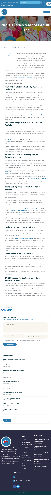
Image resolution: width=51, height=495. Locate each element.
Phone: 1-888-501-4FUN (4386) (23, 481)
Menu (47, 12)
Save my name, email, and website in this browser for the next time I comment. (22, 340)
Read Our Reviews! (28, 460)
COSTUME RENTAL (28, 444)
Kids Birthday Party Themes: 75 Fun (11, 404)
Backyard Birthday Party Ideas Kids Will (12, 392)
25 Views (5, 47)
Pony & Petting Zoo (28, 447)
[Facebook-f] (45, 3)
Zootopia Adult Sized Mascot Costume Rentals (14, 359)
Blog (25, 468)
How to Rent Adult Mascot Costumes (11, 398)
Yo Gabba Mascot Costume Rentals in (12, 365)
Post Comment (10, 344)
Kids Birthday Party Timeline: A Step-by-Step (13, 370)
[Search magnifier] (41, 2)
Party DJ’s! (26, 463)
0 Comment (13, 47)
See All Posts (7, 420)
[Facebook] (14, 486)
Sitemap (25, 465)
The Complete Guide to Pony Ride (11, 387)
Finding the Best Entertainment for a (11, 409)
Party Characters (27, 442)
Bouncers (26, 455)
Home (25, 439)
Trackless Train (27, 458)
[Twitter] (45, 5)
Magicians (26, 452)
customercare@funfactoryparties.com (24, 477)
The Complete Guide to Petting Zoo (11, 381)
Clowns (25, 450)
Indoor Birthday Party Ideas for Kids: (11, 376)
